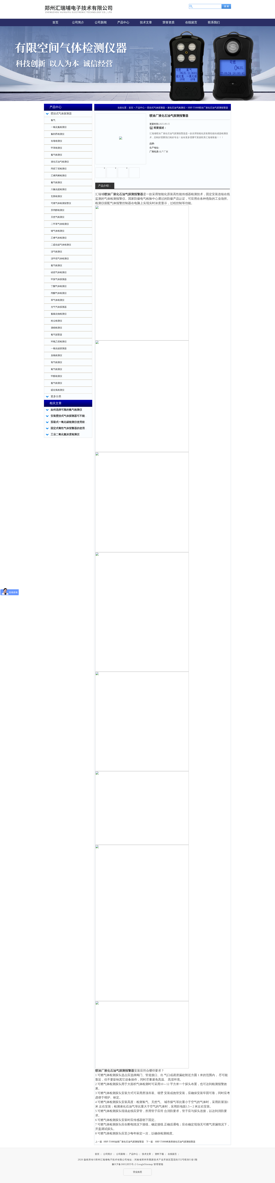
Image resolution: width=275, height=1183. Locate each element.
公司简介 (107, 1154)
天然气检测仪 (57, 217)
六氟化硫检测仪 (59, 189)
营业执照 (137, 1172)
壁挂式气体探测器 (156, 107)
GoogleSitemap (145, 1164)
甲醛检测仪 (56, 376)
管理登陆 (158, 1164)
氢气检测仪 (56, 362)
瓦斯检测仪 (56, 196)
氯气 (53, 120)
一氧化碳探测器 (59, 348)
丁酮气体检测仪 (59, 286)
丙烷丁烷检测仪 (59, 168)
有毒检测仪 (56, 141)
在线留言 (172, 1154)
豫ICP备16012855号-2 (124, 1164)
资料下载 (159, 1154)
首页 (131, 107)
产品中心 (140, 107)
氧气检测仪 (56, 369)
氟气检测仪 (56, 182)
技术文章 (146, 1154)
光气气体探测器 (59, 307)
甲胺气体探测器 (59, 279)
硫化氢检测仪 (57, 390)
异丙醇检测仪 (57, 210)
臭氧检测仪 (56, 355)
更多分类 (56, 396)
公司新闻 (120, 1154)
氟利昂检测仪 (57, 134)
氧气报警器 (56, 334)
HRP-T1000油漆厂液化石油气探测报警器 (124, 1141)
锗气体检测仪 (57, 231)
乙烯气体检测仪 (59, 237)
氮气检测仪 (56, 154)
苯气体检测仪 (57, 300)
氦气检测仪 (56, 265)
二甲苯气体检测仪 (60, 224)
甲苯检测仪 (56, 148)
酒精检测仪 (56, 327)
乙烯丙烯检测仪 (59, 175)
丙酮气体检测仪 (59, 293)
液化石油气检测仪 (60, 161)
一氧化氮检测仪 (59, 127)
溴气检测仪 (56, 251)
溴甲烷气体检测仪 (60, 258)
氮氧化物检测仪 (59, 314)
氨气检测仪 (56, 383)
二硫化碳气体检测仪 (61, 244)
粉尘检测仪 (56, 320)
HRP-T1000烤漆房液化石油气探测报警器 (175, 1141)
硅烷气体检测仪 (59, 272)
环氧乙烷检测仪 (59, 341)
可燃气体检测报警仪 (61, 203)
